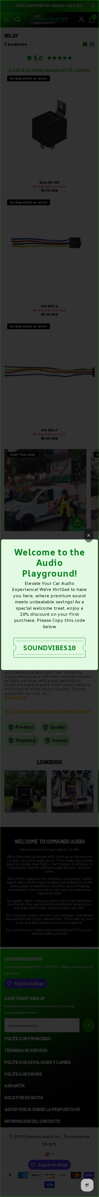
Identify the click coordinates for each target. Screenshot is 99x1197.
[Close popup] (89, 535)
